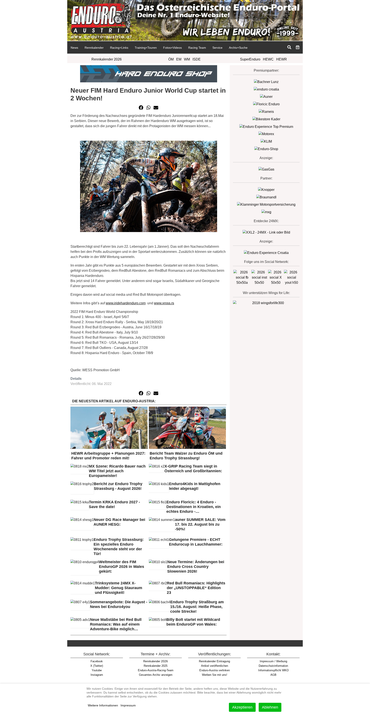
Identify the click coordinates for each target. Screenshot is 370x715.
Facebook (97, 661)
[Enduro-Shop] (266, 149)
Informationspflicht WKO (273, 670)
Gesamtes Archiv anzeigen (155, 674)
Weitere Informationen (103, 705)
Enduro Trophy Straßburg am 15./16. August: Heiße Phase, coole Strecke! (197, 607)
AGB (273, 674)
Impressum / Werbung (273, 661)
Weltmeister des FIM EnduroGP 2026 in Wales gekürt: (121, 566)
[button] (141, 107)
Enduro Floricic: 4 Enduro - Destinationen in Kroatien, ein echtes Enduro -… (193, 507)
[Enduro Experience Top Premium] (266, 126)
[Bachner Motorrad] (266, 81)
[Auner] (266, 96)
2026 (155, 661)
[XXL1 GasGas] (266, 169)
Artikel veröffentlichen (214, 665)
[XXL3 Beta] (266, 252)
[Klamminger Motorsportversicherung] (266, 204)
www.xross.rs (164, 303)
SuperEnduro (250, 59)
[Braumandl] (266, 197)
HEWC (268, 59)
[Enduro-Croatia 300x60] (266, 89)
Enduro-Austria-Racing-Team (155, 670)
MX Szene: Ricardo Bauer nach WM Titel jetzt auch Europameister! (117, 471)
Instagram (97, 674)
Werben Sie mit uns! (214, 674)
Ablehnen (270, 707)
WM (187, 59)
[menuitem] (74, 47)
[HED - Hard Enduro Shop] (148, 73)
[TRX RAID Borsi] (266, 212)
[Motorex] (266, 134)
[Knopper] (266, 189)
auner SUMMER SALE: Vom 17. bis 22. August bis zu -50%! (200, 524)
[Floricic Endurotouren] (266, 104)
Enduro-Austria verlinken (214, 670)
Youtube (97, 670)
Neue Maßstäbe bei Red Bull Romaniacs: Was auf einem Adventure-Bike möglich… (116, 624)
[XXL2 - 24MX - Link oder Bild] (266, 232)
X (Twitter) (96, 665)
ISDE (196, 59)
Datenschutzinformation (273, 665)
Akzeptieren (242, 707)
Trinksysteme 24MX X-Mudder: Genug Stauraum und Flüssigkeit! (118, 588)
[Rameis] (266, 111)
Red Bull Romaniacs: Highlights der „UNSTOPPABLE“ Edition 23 (196, 588)
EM (178, 59)
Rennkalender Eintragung (214, 661)
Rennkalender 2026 (106, 59)
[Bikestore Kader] (266, 119)
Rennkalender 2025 (155, 665)
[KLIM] (266, 141)
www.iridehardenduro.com (126, 303)
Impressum (128, 705)
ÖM (171, 59)
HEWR (281, 59)
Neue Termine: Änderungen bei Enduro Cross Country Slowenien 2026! (195, 566)
